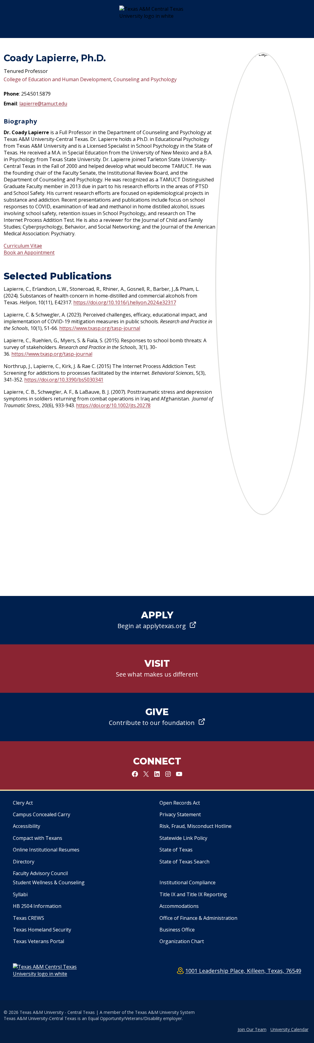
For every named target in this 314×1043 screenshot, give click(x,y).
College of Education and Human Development (57, 79)
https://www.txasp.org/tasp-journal (99, 328)
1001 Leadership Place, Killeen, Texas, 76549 (243, 970)
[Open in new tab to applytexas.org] (157, 620)
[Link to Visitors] (157, 668)
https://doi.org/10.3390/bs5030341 (63, 379)
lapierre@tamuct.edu (43, 103)
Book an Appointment (29, 252)
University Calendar (289, 1029)
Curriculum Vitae (23, 245)
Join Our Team (252, 1029)
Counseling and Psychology (145, 79)
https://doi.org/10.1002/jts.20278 (113, 405)
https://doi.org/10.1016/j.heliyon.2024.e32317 (124, 302)
